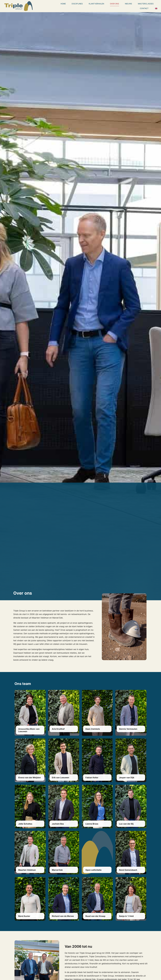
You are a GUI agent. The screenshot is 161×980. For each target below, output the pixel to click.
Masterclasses (146, 4)
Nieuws (128, 4)
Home (63, 4)
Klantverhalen (96, 4)
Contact (144, 8)
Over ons (114, 4)
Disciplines (77, 4)
